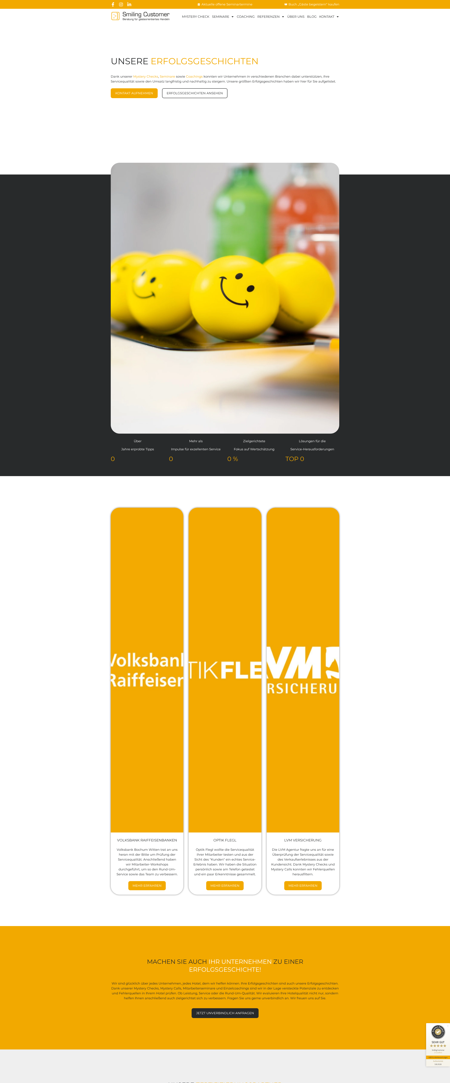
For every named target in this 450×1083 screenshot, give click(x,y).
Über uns (295, 17)
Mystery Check (195, 17)
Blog (312, 17)
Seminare (220, 17)
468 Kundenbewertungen (438, 1057)
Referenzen (268, 17)
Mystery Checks (145, 76)
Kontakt (326, 17)
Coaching (246, 17)
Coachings (194, 76)
